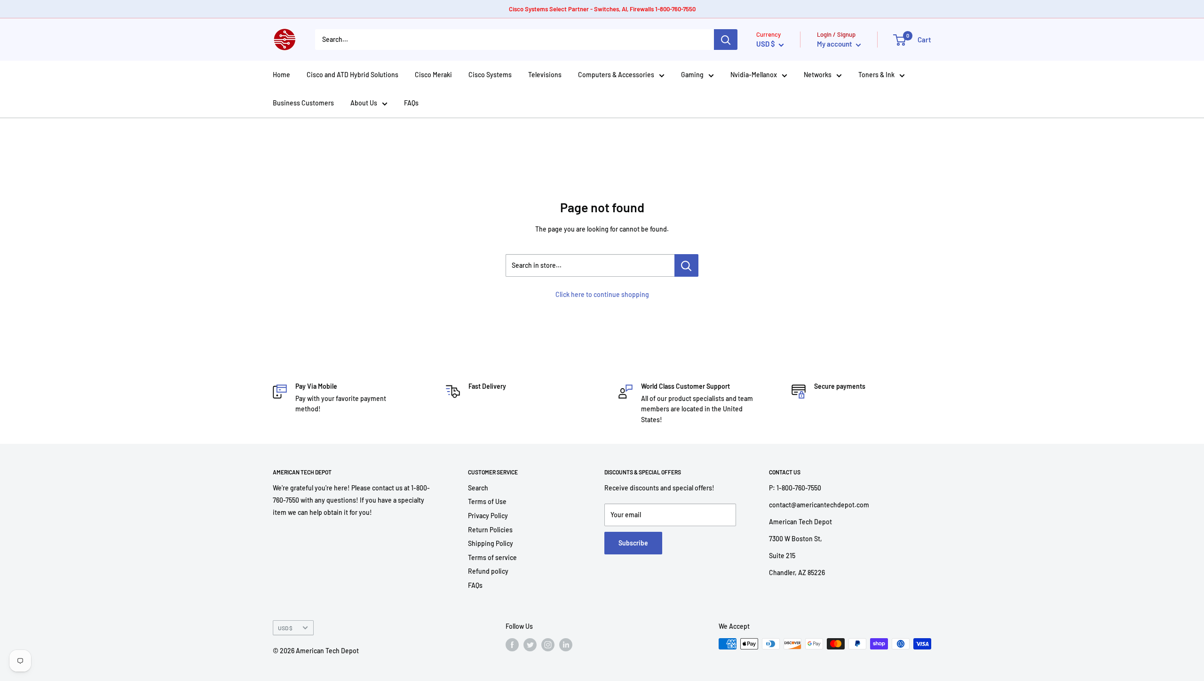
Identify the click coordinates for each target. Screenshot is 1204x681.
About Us (363, 103)
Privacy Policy (488, 516)
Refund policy (488, 571)
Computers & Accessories (616, 75)
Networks (818, 75)
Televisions (545, 75)
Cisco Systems (490, 75)
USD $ (285, 628)
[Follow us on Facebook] (512, 644)
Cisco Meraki (433, 75)
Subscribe (633, 543)
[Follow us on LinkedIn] (565, 644)
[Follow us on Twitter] (530, 644)
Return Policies (490, 530)
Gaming (692, 75)
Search (478, 488)
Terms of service (492, 557)
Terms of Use (487, 501)
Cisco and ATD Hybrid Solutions (352, 75)
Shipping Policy (490, 543)
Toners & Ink (876, 75)
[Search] (725, 39)
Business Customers (303, 103)
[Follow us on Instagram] (547, 644)
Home (281, 75)
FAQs (411, 103)
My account (835, 44)
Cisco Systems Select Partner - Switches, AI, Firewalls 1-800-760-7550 (602, 9)
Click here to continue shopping (602, 294)
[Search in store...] (686, 265)
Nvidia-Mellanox (753, 75)
